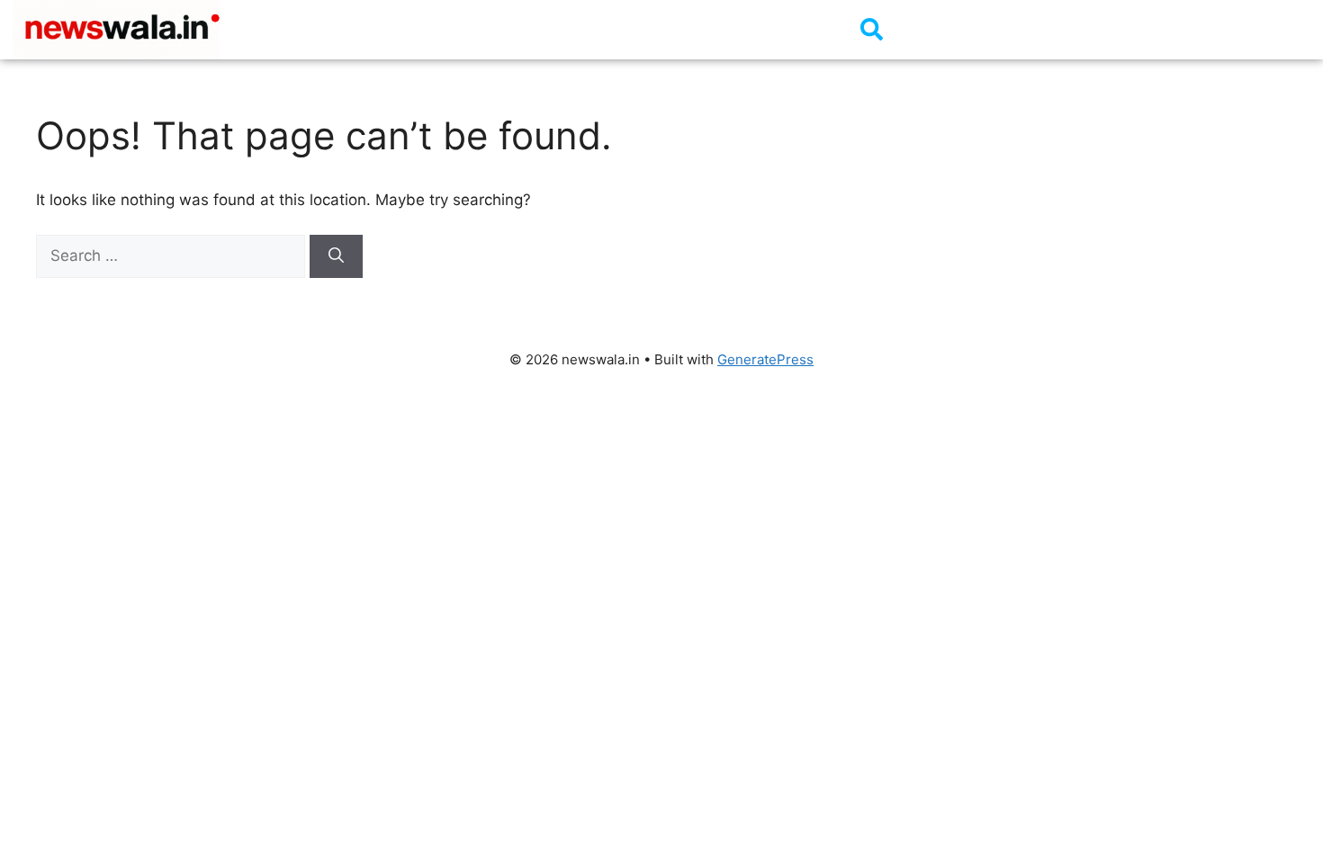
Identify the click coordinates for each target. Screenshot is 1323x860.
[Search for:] (173, 255)
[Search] (336, 256)
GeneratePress (765, 359)
